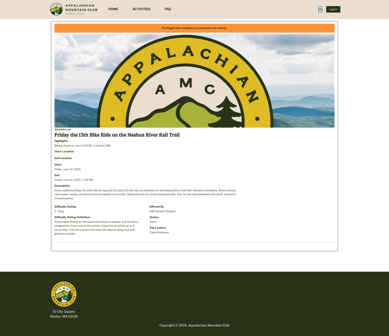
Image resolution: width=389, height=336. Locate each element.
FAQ (168, 9)
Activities (142, 9)
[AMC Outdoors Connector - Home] (74, 9)
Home (113, 9)
